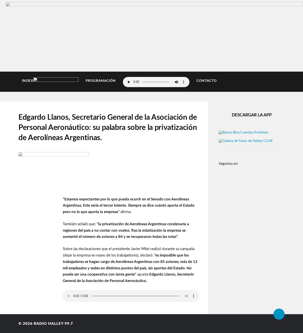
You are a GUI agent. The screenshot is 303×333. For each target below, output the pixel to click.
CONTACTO (207, 80)
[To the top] (279, 314)
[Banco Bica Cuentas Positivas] (243, 132)
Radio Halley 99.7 (53, 323)
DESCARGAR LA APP (252, 115)
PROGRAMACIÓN (101, 80)
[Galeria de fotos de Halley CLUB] (245, 141)
